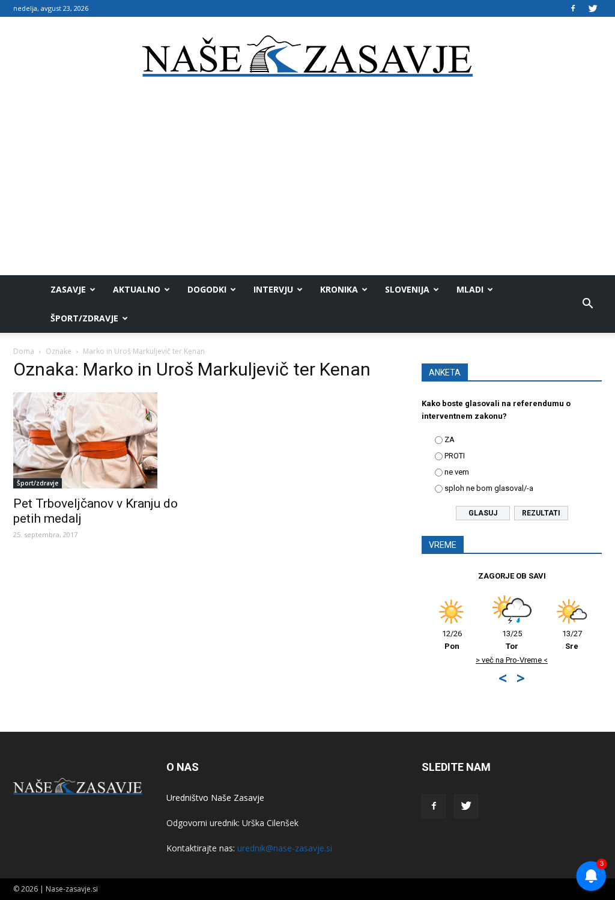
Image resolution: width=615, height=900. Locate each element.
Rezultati (541, 513)
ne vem (456, 471)
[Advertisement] (307, 185)
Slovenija (407, 289)
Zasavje (68, 289)
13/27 (572, 640)
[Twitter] (593, 8)
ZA (449, 439)
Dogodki (206, 289)
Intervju (273, 289)
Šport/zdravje (84, 318)
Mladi (469, 289)
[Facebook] (573, 8)
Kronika (339, 289)
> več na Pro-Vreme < (512, 659)
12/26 (452, 640)
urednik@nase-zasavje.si (284, 848)
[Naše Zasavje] (307, 56)
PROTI (454, 455)
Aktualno (136, 289)
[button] (587, 304)
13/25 (512, 640)
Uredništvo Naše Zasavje (215, 797)
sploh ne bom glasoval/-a (488, 488)
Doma (23, 351)
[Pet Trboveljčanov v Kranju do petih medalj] (103, 440)
